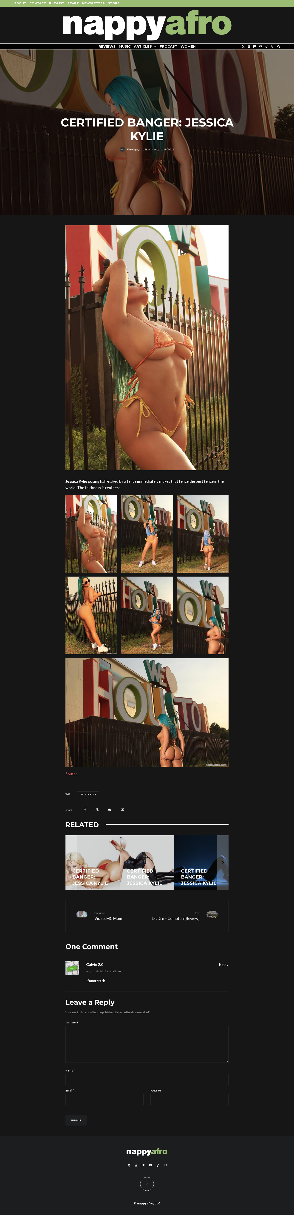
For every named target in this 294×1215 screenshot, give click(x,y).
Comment (72, 1022)
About (20, 3)
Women (188, 46)
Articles (143, 46)
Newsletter (93, 3)
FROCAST (168, 46)
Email (69, 1090)
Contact (37, 3)
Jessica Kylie (88, 794)
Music (125, 46)
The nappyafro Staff (138, 149)
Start (73, 3)
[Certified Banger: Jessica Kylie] (92, 862)
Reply (224, 964)
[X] (243, 46)
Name (70, 1070)
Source (71, 773)
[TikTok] (267, 46)
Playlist (56, 3)
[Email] (122, 809)
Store (113, 3)
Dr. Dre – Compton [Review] (176, 916)
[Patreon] (255, 46)
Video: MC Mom (108, 916)
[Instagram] (249, 46)
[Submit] (109, 809)
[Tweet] (97, 809)
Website (155, 1090)
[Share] (85, 809)
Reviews (107, 46)
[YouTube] (261, 46)
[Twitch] (273, 46)
